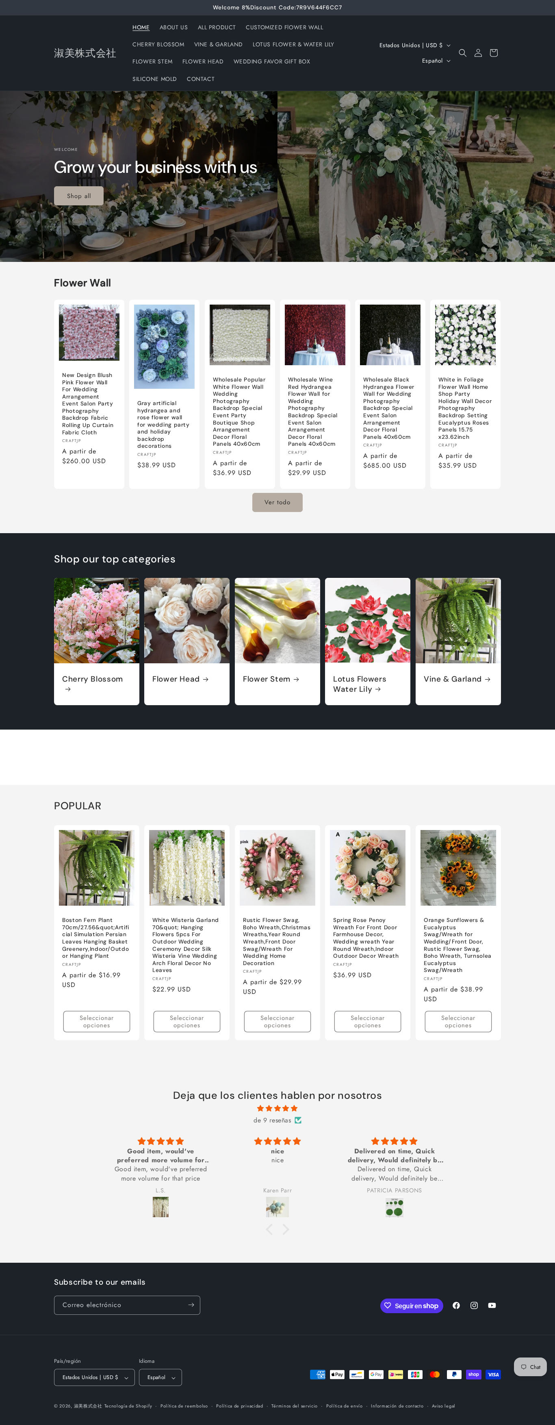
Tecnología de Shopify (128, 1406)
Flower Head (176, 679)
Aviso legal (443, 1406)
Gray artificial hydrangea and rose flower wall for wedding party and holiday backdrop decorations (163, 424)
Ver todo (277, 502)
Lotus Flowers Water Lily (359, 684)
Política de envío (344, 1406)
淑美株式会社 (88, 1406)
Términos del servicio (294, 1406)
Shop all (79, 196)
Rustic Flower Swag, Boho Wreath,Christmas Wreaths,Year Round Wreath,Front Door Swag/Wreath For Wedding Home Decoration (276, 941)
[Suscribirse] (191, 1304)
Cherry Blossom (92, 679)
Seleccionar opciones (97, 1021)
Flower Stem (267, 679)
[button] (463, 53)
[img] (277, 1108)
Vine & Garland (453, 679)
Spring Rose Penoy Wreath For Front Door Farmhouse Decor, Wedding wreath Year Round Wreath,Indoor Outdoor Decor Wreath (366, 938)
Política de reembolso (184, 1406)
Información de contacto (397, 1406)
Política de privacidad (239, 1406)
